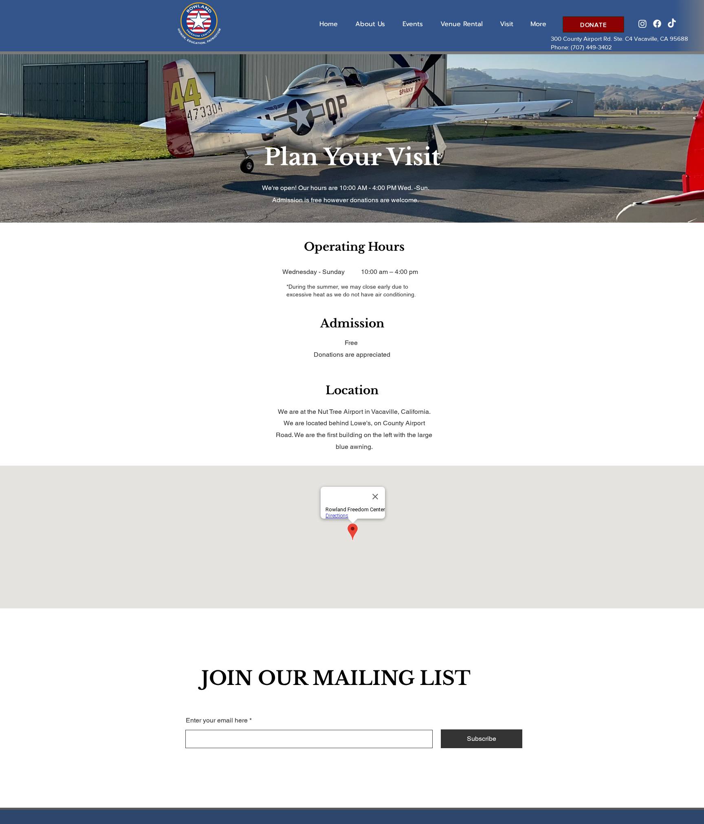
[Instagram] (642, 23)
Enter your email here (217, 720)
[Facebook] (657, 23)
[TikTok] (672, 23)
